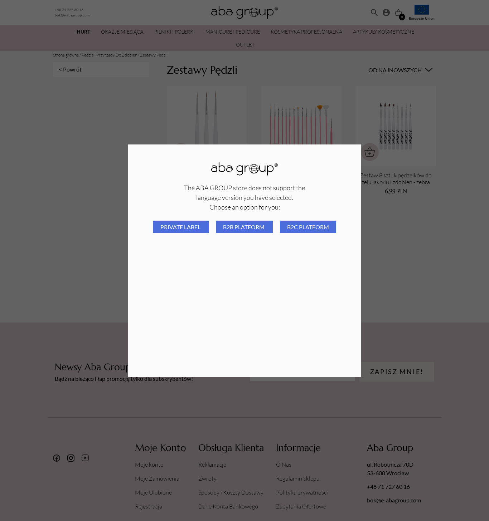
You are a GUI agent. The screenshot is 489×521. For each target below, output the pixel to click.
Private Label (181, 226)
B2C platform (308, 226)
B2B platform (244, 226)
